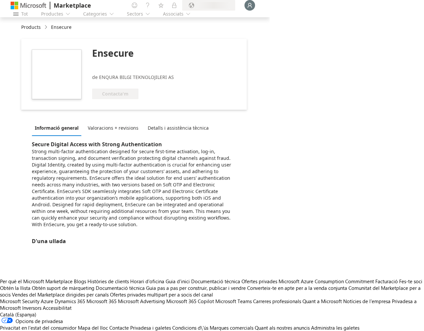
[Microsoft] (28, 5)
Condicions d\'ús (190, 327)
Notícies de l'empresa (367, 301)
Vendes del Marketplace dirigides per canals (60, 294)
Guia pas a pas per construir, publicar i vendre (196, 288)
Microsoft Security (19, 301)
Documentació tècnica (215, 281)
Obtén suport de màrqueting (63, 288)
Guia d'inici (178, 281)
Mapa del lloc (93, 327)
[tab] (58, 127)
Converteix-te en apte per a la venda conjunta (297, 288)
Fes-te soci (410, 281)
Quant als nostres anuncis (282, 327)
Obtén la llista (15, 288)
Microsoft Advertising (141, 301)
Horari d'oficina (147, 281)
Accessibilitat (57, 307)
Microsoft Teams (233, 301)
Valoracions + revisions (113, 128)
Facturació (386, 281)
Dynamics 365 (70, 301)
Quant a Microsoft (322, 301)
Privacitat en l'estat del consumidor (38, 327)
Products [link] (31, 27)
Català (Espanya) (18, 314)
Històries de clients (108, 281)
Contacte (119, 327)
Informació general (57, 128)
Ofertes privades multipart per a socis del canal (161, 294)
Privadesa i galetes (150, 327)
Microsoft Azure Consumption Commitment (327, 281)
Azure (47, 301)
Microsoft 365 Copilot (190, 301)
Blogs (80, 281)
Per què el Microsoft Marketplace (36, 281)
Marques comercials (231, 327)
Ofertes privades (259, 281)
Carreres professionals (277, 301)
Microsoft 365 (101, 301)
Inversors (31, 307)
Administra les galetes (335, 327)
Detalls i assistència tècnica (178, 128)
